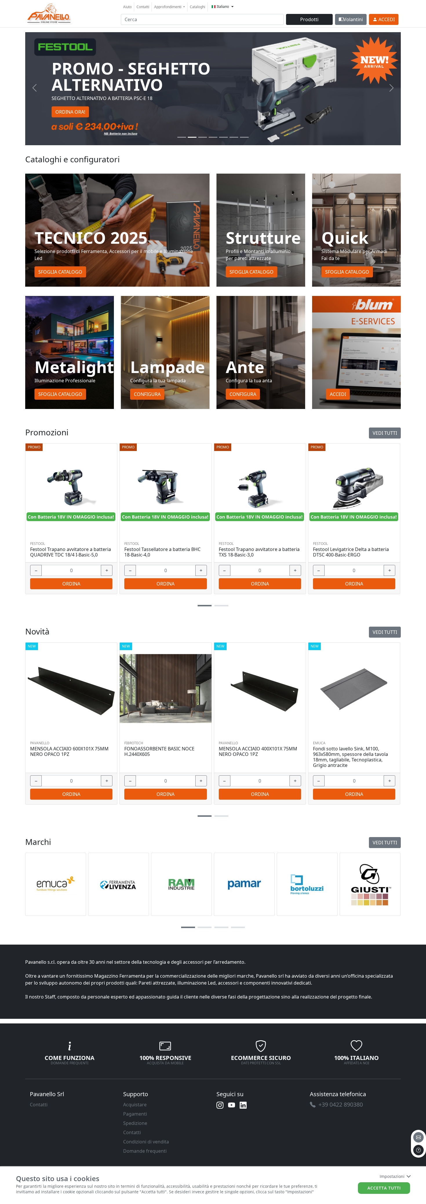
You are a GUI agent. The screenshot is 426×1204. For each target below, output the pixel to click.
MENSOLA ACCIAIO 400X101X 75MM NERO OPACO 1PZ (258, 751)
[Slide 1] (192, 137)
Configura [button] (147, 394)
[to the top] (418, 1150)
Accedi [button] (338, 394)
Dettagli (69, 489)
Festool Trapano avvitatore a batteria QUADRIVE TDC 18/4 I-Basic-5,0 (70, 552)
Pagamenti (135, 1114)
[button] (205, 605)
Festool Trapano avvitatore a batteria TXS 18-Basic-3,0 (259, 552)
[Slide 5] (234, 137)
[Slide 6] (244, 137)
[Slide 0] (181, 137)
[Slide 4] (223, 137)
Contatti (142, 6)
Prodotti (309, 19)
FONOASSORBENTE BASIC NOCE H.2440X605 (159, 751)
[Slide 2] (202, 137)
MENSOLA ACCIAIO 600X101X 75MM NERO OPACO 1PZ (69, 751)
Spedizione (135, 1123)
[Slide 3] (213, 137)
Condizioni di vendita (146, 1141)
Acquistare (135, 1104)
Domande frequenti (145, 1151)
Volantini (353, 19)
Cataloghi (197, 6)
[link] (49, 13)
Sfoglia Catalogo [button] (60, 272)
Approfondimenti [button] (168, 6)
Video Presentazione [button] (78, 104)
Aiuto (127, 6)
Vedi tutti (385, 433)
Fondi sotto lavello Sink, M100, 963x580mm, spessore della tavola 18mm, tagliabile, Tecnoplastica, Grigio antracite (350, 757)
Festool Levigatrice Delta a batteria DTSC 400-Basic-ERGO (351, 552)
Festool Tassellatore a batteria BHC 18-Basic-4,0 (162, 552)
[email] (418, 1137)
